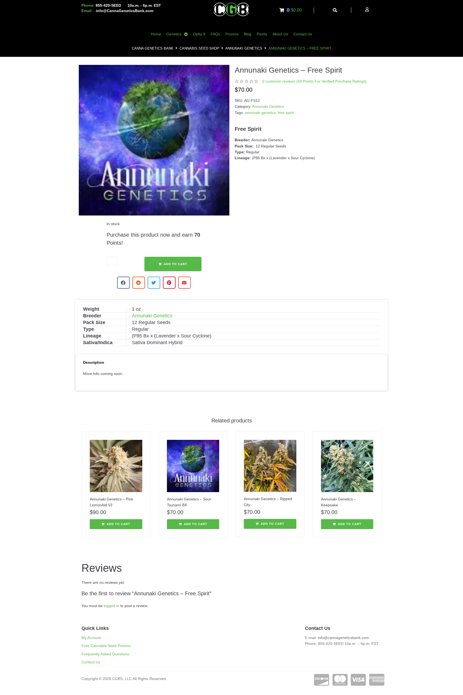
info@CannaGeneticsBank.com (124, 11)
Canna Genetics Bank (152, 48)
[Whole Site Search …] (335, 10)
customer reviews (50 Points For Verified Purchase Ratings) (314, 81)
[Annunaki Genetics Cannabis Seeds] (154, 140)
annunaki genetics (260, 112)
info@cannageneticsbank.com (343, 637)
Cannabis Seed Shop (199, 48)
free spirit (286, 112)
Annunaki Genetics (243, 48)
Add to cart (175, 264)
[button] (123, 283)
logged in (111, 606)
